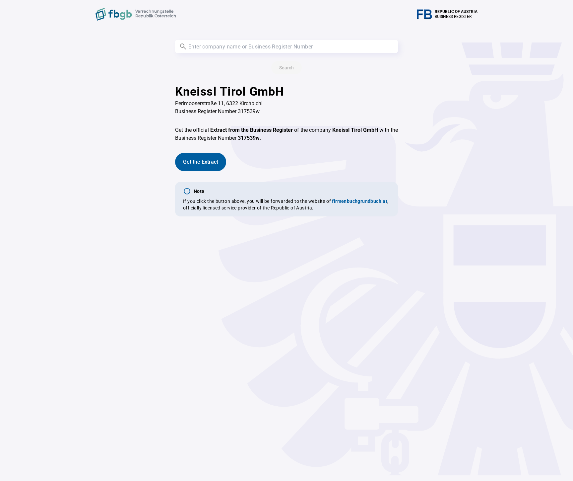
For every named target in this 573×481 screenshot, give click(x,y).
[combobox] (286, 46)
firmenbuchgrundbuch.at (359, 201)
